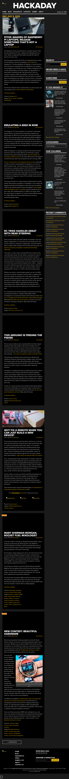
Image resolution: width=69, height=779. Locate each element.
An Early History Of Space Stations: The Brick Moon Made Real (60, 93)
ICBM (20, 594)
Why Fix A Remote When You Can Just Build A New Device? (23, 433)
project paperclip (9, 600)
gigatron (14, 206)
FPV (10, 310)
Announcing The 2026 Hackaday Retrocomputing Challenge (59, 193)
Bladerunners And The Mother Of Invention (60, 122)
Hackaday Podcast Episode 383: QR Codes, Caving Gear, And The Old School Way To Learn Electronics (60, 159)
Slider (15, 592)
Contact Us (19, 765)
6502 (10, 206)
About (41, 12)
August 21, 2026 (62, 12)
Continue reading (10, 93)
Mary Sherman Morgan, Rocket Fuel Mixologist (20, 534)
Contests (27, 12)
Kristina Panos (15, 537)
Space (19, 592)
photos (6, 733)
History (11, 592)
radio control (14, 310)
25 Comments (39, 127)
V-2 (12, 604)
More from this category (52, 137)
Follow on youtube (52, 73)
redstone (16, 600)
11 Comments (39, 340)
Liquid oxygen (8, 596)
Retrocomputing (14, 204)
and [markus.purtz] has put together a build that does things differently (23, 247)
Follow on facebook (47, 73)
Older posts (12, 742)
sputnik (6, 604)
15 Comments (59, 205)
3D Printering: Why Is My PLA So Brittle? (59, 184)
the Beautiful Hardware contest (30, 650)
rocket (6, 602)
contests (12, 723)
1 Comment (59, 164)
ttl (18, 206)
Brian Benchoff (15, 47)
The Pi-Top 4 (31, 62)
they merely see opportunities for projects (29, 455)
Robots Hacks (13, 308)
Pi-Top (10, 98)
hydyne (17, 594)
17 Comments (39, 437)
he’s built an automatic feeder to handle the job (28, 354)
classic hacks (13, 398)
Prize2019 (19, 493)
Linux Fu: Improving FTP (60, 201)
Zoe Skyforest (15, 235)
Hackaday (34, 6)
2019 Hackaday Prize (14, 506)
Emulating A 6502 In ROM (21, 125)
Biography (12, 590)
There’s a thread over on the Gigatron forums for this (20, 162)
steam (14, 98)
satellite (10, 602)
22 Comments (59, 106)
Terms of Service (59, 768)
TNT (10, 604)
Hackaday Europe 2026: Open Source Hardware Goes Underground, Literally (59, 112)
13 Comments (39, 636)
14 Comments (59, 198)
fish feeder (16, 400)
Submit (34, 12)
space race (16, 602)
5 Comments (39, 235)
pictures (11, 733)
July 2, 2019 (7, 47)
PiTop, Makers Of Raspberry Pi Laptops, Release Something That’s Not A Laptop (23, 41)
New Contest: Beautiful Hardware (20, 632)
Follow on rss (54, 73)
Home (4, 12)
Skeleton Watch (21, 683)
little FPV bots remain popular (20, 300)
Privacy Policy (52, 768)
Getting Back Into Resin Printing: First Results (60, 130)
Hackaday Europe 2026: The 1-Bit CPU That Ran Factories (60, 102)
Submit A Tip (19, 760)
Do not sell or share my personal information (37, 770)
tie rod (21, 310)
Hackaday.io (17, 12)
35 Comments (39, 47)
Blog (9, 12)
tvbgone (11, 508)
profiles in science (14, 598)
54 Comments (39, 537)
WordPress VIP (37, 771)
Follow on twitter (49, 73)
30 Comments (59, 126)
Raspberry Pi (13, 96)
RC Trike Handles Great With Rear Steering (20, 232)
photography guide (14, 731)
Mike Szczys (15, 636)
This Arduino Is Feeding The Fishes (23, 336)
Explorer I (11, 594)
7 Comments (59, 118)
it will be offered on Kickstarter (24, 89)
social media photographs (16, 735)
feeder (10, 400)
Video (17, 758)
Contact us (56, 73)
